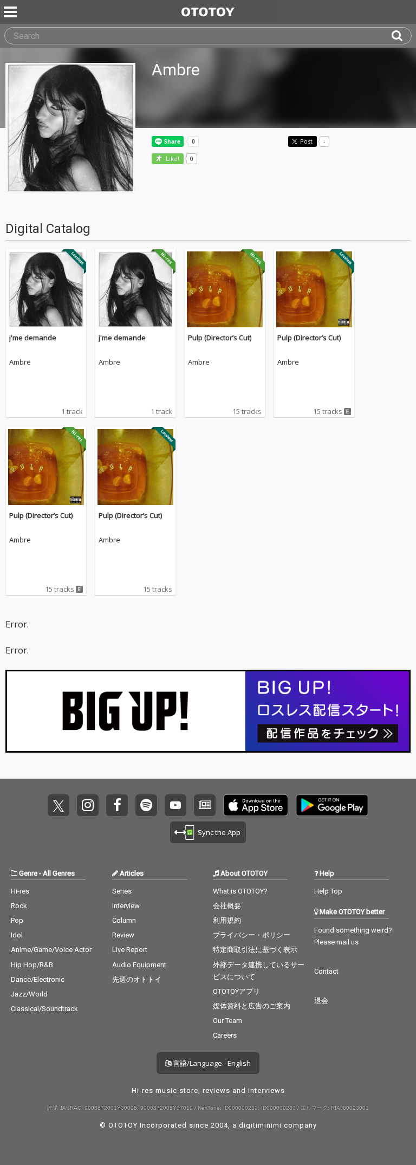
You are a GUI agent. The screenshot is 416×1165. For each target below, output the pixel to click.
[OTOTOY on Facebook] (117, 805)
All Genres (59, 873)
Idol (17, 935)
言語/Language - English (211, 1063)
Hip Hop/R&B (32, 965)
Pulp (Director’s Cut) (219, 337)
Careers (225, 1035)
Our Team (227, 1021)
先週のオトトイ (136, 979)
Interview (126, 906)
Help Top (328, 891)
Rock (19, 906)
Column (124, 920)
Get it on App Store (255, 805)
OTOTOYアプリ (236, 991)
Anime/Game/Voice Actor (51, 950)
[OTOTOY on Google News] (205, 805)
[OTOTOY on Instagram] (88, 805)
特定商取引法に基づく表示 (255, 950)
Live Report (129, 950)
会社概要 (227, 906)
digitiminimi (260, 1125)
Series (122, 891)
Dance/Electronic (37, 979)
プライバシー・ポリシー (251, 935)
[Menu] (11, 12)
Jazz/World (29, 994)
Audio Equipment (139, 965)
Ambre (20, 362)
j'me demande (32, 337)
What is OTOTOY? (240, 891)
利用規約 (227, 920)
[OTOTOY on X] (58, 805)
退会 (321, 1000)
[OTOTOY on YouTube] (175, 805)
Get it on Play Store (332, 805)
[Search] (401, 36)
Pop (17, 920)
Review (123, 935)
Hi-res (20, 891)
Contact (326, 971)
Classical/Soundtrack (44, 1009)
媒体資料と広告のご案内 (251, 1006)
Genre (28, 873)
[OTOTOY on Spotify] (146, 805)
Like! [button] (171, 159)
